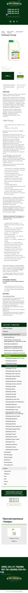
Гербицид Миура (10, 421)
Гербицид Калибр (10, 394)
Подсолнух (7, 471)
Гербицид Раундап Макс (12, 429)
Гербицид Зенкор (10, 391)
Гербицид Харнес (10, 447)
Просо (6, 481)
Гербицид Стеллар (11, 436)
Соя (5, 476)
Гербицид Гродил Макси (12, 376)
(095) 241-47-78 (13, 9)
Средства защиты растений (11, 334)
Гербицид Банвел (10, 378)
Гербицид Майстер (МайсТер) (14, 402)
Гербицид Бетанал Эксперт (13, 381)
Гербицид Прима (10, 424)
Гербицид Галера (10, 386)
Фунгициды (7, 452)
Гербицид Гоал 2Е (10, 368)
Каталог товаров (10, 31)
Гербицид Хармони (11, 444)
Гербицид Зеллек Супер (12, 416)
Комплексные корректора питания (14, 353)
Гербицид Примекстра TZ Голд (14, 358)
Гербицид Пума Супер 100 (13, 426)
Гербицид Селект (10, 434)
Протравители (8, 465)
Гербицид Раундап (11, 363)
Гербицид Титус (10, 442)
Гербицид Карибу (10, 396)
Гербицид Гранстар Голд (12, 371)
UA (18, 0)
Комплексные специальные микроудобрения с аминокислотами (15, 340)
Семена (5, 468)
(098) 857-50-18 (13, 11)
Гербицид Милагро (11, 404)
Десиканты (7, 459)
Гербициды (9, 32)
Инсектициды (8, 454)
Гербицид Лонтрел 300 (12, 399)
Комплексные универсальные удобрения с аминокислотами (13, 347)
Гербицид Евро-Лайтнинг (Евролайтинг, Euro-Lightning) (14, 412)
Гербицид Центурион (11, 449)
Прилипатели (8, 462)
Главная (3, 31)
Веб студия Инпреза (17, 591)
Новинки (5, 331)
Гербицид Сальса (10, 431)
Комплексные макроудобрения (13, 350)
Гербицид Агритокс (11, 360)
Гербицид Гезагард (18, 32)
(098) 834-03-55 (13, 13)
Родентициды (8, 457)
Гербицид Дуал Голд (11, 409)
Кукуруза (7, 473)
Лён (5, 479)
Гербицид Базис (10, 389)
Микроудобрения (9, 337)
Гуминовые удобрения (11, 344)
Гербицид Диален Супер (12, 407)
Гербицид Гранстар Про (12, 373)
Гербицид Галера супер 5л (13, 384)
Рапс (5, 484)
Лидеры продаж (7, 328)
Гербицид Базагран (11, 418)
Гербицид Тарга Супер (12, 439)
